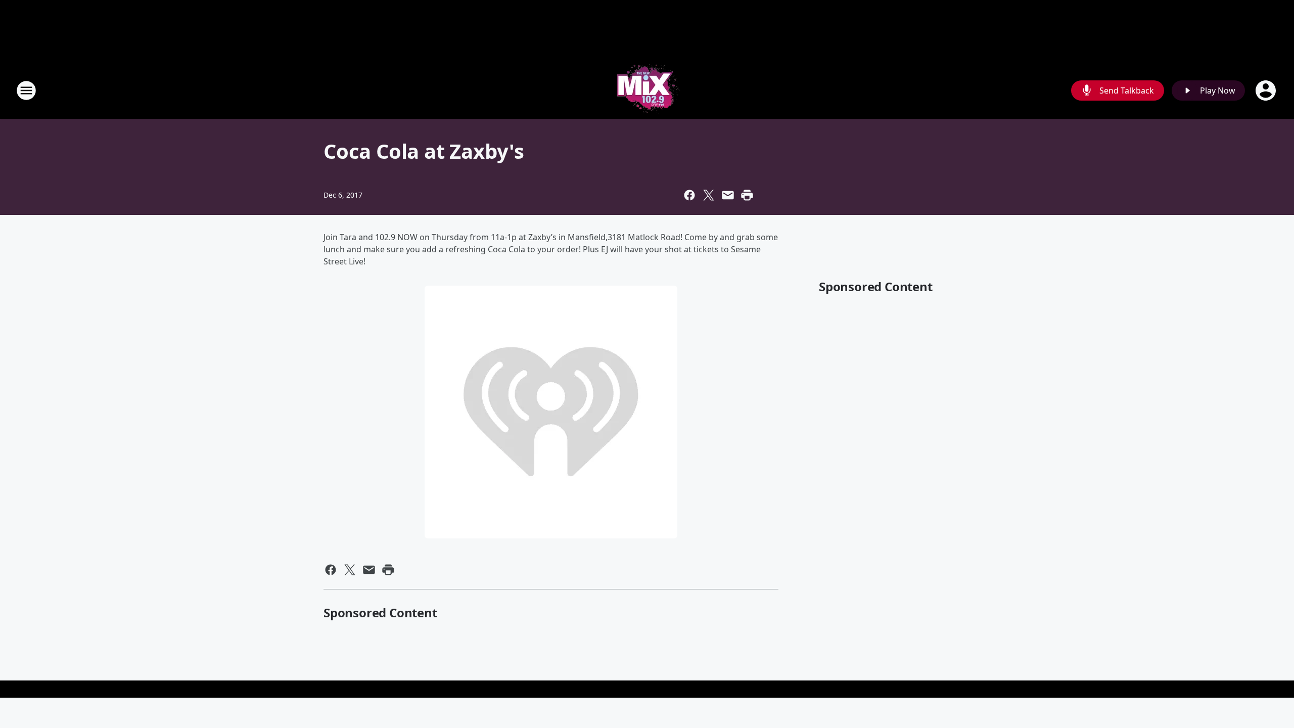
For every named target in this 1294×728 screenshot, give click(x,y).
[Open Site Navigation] (26, 90)
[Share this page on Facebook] (689, 195)
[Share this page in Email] (728, 195)
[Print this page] (747, 195)
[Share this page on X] (709, 195)
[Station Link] (647, 90)
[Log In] (1267, 90)
